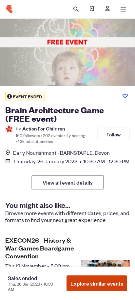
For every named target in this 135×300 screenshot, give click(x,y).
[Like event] (125, 96)
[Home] (9, 9)
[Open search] (76, 9)
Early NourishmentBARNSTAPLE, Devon (61, 152)
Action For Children (43, 128)
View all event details (68, 182)
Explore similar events (96, 283)
